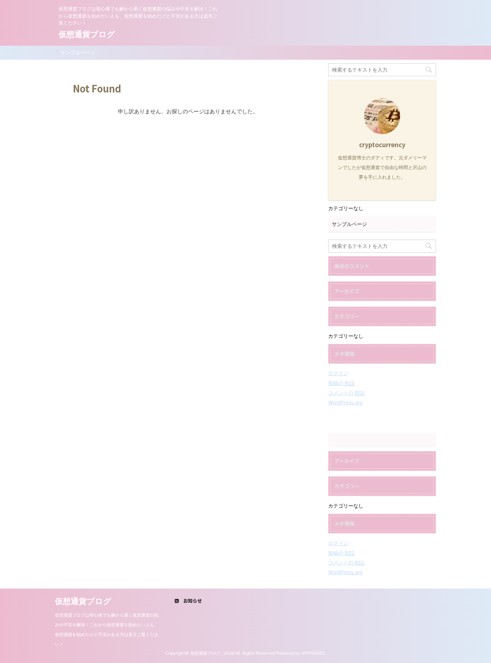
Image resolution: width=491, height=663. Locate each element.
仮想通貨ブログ (87, 34)
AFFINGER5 (313, 653)
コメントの (346, 393)
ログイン (338, 373)
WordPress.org (345, 402)
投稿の (341, 383)
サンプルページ (78, 52)
